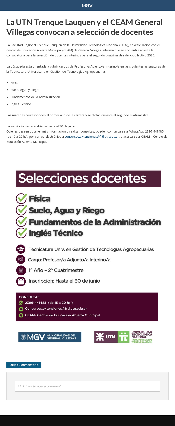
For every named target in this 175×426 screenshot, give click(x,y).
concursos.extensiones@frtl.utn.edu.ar (92, 136)
